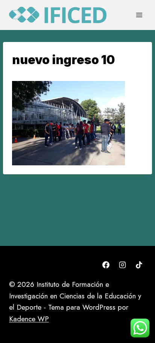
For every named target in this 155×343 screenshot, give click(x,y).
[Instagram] (122, 265)
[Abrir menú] (139, 15)
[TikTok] (139, 265)
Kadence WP (29, 319)
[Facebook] (106, 265)
